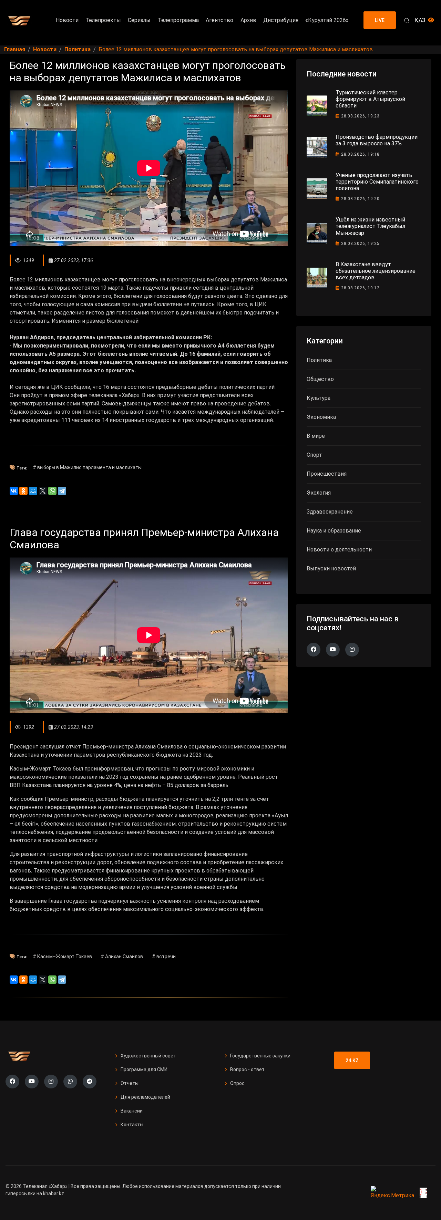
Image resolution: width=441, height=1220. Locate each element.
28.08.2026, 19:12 (360, 288)
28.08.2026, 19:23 (360, 116)
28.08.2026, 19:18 (360, 154)
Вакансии (132, 1111)
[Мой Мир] (33, 491)
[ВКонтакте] (14, 491)
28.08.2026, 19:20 (360, 198)
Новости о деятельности (339, 549)
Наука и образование (334, 530)
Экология (319, 492)
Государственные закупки (260, 1055)
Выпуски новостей (331, 568)
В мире (316, 436)
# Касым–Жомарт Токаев (62, 956)
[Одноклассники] (23, 491)
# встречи (164, 956)
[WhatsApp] (52, 491)
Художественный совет (148, 1055)
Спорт (314, 455)
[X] (43, 491)
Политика (319, 360)
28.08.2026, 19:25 (360, 243)
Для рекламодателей (145, 1097)
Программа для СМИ (144, 1069)
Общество (320, 379)
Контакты (132, 1124)
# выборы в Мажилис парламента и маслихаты (87, 467)
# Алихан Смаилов (122, 956)
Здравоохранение (330, 511)
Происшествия (327, 474)
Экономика (321, 417)
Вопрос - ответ (247, 1069)
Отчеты (130, 1083)
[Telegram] (62, 491)
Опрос (237, 1083)
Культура (318, 398)
